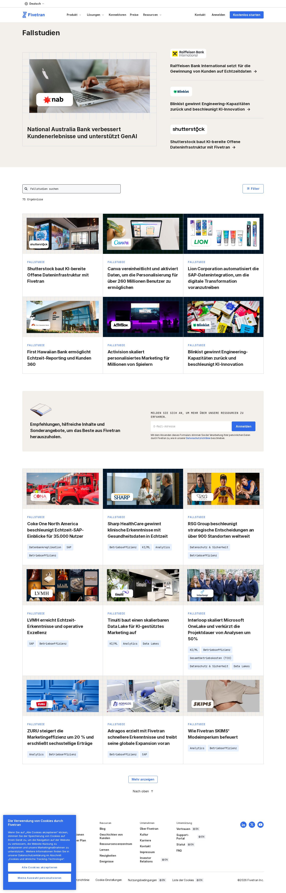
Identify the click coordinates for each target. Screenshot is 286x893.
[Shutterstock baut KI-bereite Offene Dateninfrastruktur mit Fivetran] (63, 255)
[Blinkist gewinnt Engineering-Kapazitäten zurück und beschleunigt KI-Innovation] (223, 335)
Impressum (147, 852)
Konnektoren (117, 14)
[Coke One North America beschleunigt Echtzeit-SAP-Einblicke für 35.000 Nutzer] (63, 517)
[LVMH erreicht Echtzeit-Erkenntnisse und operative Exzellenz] (63, 620)
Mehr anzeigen (143, 779)
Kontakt (200, 14)
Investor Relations (146, 859)
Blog (102, 828)
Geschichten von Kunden (111, 836)
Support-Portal (182, 836)
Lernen (104, 849)
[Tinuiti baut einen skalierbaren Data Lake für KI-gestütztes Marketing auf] (143, 620)
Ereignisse (107, 861)
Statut (180, 844)
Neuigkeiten (108, 855)
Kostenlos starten (246, 15)
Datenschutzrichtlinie (198, 438)
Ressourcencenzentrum (116, 843)
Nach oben (141, 791)
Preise (134, 14)
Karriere (145, 840)
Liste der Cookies (183, 880)
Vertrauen (183, 829)
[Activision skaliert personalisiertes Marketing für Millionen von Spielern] (143, 335)
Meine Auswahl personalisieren (39, 877)
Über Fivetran (149, 828)
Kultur (144, 834)
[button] (34, 4)
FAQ (179, 850)
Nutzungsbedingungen (142, 880)
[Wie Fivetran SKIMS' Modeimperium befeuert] (223, 720)
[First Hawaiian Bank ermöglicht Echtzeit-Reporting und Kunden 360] (63, 335)
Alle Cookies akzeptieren (39, 867)
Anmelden (218, 14)
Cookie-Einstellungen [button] (109, 880)
